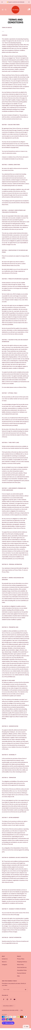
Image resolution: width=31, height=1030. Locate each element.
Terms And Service (22, 967)
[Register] (25, 989)
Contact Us (5, 959)
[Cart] (28, 9)
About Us (4, 961)
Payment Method (21, 973)
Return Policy (20, 964)
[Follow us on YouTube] (14, 999)
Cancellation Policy (22, 970)
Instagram (4, 964)
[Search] (5, 9)
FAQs (18, 976)
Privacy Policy (20, 959)
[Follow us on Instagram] (7, 999)
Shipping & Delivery (22, 961)
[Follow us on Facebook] (3, 999)
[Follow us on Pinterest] (11, 999)
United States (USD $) (8, 1005)
